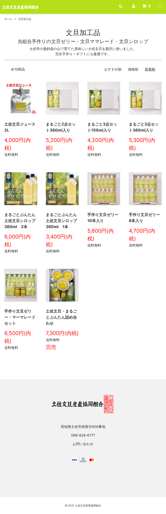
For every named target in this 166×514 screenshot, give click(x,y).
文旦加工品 (24, 19)
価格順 (133, 69)
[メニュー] (159, 6)
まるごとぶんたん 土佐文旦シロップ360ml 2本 (21, 220)
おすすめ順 (112, 69)
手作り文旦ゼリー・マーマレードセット (19, 317)
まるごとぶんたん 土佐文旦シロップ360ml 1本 (63, 220)
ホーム (8, 19)
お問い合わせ (83, 444)
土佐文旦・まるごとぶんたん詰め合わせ (61, 317)
